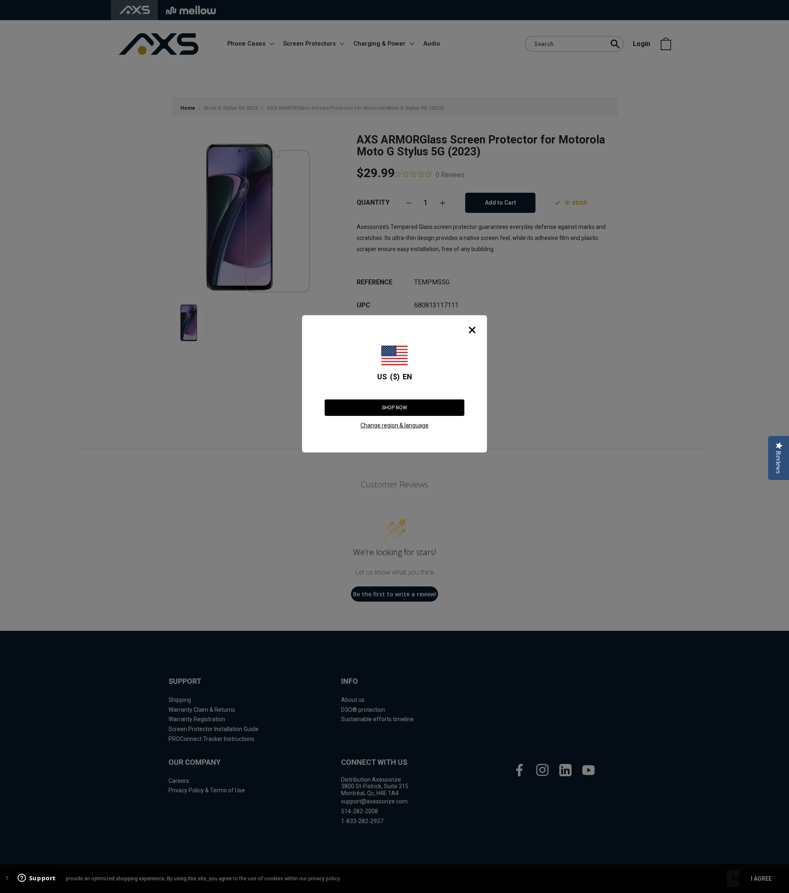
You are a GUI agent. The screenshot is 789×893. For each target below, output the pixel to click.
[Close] (472, 330)
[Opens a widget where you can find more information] (36, 878)
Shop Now (394, 408)
